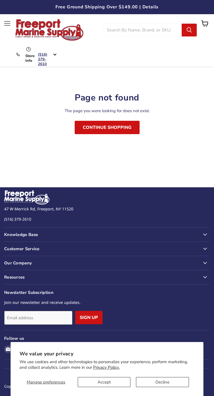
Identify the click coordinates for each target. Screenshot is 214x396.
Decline (162, 382)
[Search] (189, 30)
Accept (104, 382)
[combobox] (143, 30)
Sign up (89, 317)
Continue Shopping (107, 127)
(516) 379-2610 (42, 59)
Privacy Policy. (106, 367)
